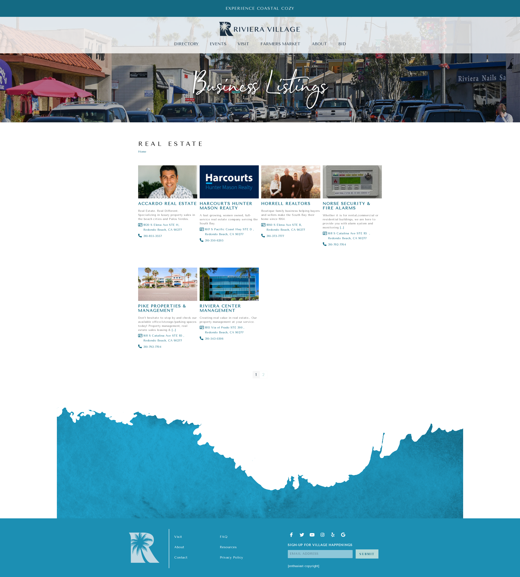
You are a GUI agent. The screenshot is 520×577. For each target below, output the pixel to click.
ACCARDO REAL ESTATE (167, 203)
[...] (342, 227)
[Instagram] (322, 536)
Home (142, 151)
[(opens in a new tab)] (167, 182)
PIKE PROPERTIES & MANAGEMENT (162, 308)
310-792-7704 (337, 244)
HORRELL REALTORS (286, 203)
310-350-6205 (214, 240)
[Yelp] (333, 536)
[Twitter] (302, 536)
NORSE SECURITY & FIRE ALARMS (346, 205)
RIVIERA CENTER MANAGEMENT (220, 308)
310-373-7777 (276, 236)
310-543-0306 (214, 338)
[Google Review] (343, 536)
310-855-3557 (152, 236)
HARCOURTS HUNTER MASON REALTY (226, 205)
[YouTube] (312, 536)
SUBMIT (367, 554)
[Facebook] (291, 536)
